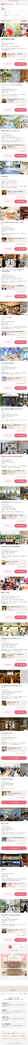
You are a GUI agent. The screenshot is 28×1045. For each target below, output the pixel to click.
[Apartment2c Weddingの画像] (14, 770)
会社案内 (4, 1033)
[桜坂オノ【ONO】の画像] (14, 583)
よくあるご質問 (23, 1038)
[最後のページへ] (24, 947)
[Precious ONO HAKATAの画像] (14, 354)
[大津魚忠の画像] (14, 860)
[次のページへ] (21, 947)
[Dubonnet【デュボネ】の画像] (14, 724)
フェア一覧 (21, 64)
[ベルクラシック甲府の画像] (14, 308)
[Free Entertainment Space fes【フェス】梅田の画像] (14, 213)
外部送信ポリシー (6, 1036)
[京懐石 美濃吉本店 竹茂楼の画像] (14, 30)
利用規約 (9, 1033)
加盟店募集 (22, 1036)
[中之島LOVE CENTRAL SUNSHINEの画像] (14, 537)
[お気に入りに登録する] (25, 36)
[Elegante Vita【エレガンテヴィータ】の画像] (14, 122)
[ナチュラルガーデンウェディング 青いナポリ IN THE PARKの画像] (14, 261)
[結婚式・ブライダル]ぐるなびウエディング (9, 993)
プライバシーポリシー (21, 1033)
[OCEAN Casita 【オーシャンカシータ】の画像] (14, 493)
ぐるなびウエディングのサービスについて (10, 1038)
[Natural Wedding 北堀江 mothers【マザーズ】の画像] (14, 400)
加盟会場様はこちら (15, 1036)
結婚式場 (21, 993)
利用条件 (13, 1033)
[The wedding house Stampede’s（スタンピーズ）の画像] (14, 677)
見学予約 (8, 64)
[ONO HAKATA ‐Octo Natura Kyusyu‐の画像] (14, 906)
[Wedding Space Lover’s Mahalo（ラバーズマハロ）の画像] (14, 629)
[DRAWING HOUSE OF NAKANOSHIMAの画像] (14, 447)
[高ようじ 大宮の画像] (14, 814)
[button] (14, 1004)
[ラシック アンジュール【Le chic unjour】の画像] (14, 76)
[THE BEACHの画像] (14, 167)
